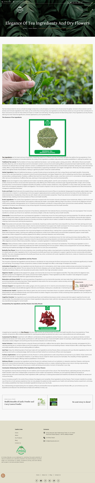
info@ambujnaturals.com (52, 441)
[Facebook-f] (68, 2)
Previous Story (10, 399)
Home (25, 28)
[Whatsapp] (82, 2)
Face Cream (33, 28)
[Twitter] (79, 2)
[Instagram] (74, 2)
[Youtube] (71, 2)
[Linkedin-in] (76, 2)
